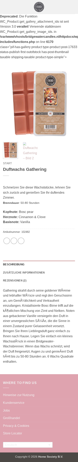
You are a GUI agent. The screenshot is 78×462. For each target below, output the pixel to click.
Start (7, 163)
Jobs (6, 410)
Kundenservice (13, 402)
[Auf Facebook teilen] (6, 241)
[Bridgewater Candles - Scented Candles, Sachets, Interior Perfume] (39, 7)
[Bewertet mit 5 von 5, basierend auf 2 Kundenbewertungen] (39, 181)
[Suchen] (73, 7)
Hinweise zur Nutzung (18, 395)
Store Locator (12, 433)
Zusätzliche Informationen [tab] (24, 272)
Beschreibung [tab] (13, 264)
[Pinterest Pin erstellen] (21, 241)
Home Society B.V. (50, 456)
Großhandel (11, 418)
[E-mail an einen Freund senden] (14, 241)
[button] (5, 7)
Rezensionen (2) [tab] (14, 280)
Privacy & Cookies (16, 425)
